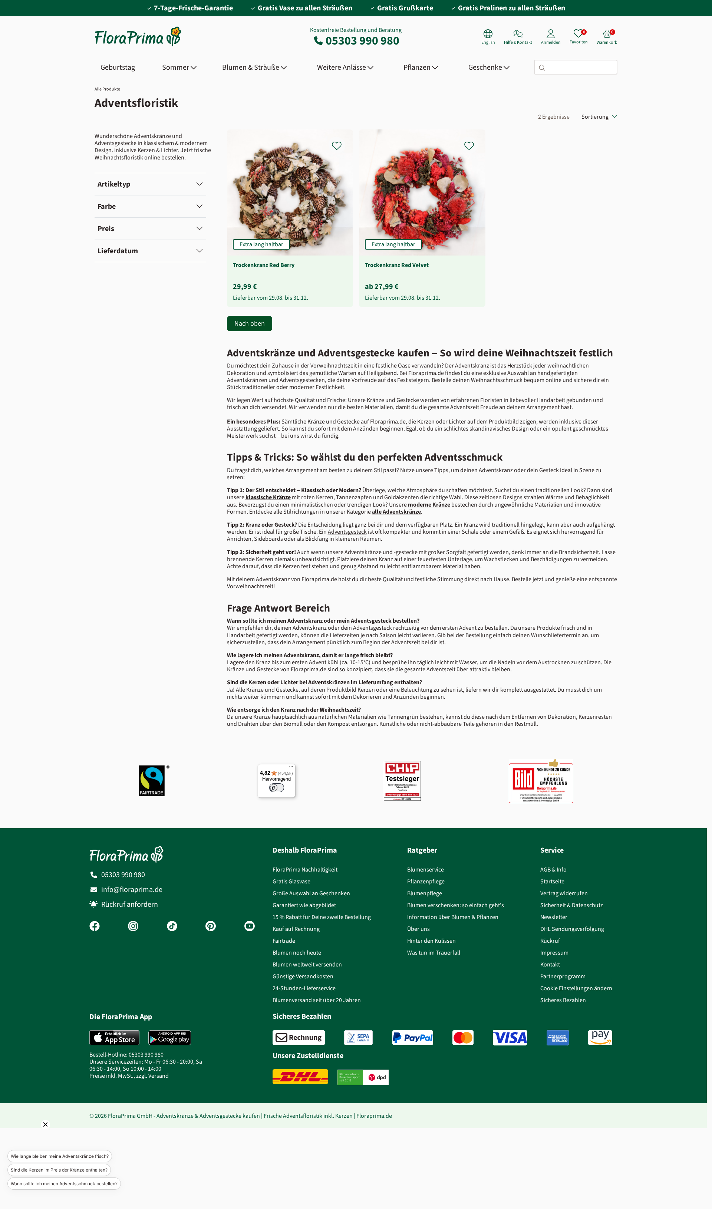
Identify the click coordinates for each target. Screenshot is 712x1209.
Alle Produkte (107, 89)
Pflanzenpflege (426, 881)
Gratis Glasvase (291, 881)
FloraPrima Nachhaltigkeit (305, 869)
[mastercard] (463, 1037)
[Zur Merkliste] (341, 141)
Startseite (552, 881)
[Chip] (402, 781)
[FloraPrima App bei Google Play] (169, 1037)
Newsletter (553, 917)
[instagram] (133, 927)
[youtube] (249, 927)
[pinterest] (210, 927)
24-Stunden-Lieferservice (304, 988)
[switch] (276, 787)
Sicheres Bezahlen (563, 1000)
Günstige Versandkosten (303, 976)
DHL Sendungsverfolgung (572, 929)
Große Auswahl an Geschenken (311, 893)
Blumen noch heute (297, 952)
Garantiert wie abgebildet (304, 905)
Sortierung (595, 117)
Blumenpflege (424, 893)
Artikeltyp (114, 184)
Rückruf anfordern (129, 904)
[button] (35, 1135)
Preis (106, 229)
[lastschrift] (358, 1037)
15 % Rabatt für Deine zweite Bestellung (322, 917)
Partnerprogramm (563, 976)
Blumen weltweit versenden (307, 964)
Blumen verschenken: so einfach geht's (455, 905)
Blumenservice (425, 869)
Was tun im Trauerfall (433, 952)
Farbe (107, 206)
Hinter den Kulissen (431, 941)
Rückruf (550, 941)
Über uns (418, 929)
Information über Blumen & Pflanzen (452, 917)
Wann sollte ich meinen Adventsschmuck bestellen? (64, 1183)
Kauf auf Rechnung (296, 929)
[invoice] (299, 1037)
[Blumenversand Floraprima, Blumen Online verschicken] (138, 45)
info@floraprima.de (131, 889)
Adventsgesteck (347, 532)
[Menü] (291, 768)
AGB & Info (553, 869)
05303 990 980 (362, 40)
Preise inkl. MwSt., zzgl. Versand (129, 1076)
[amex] (558, 1037)
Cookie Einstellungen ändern (576, 988)
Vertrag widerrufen (564, 893)
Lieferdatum (118, 251)
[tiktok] (172, 927)
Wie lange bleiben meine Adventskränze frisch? (60, 1156)
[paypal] (412, 1037)
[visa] (510, 1037)
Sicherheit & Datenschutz (571, 905)
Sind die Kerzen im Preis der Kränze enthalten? (59, 1170)
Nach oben (249, 323)
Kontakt (550, 964)
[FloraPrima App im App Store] (114, 1037)
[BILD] (541, 780)
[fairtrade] (154, 780)
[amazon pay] (600, 1037)
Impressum (554, 952)
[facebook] (94, 927)
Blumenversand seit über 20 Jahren (317, 1000)
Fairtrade (284, 941)
